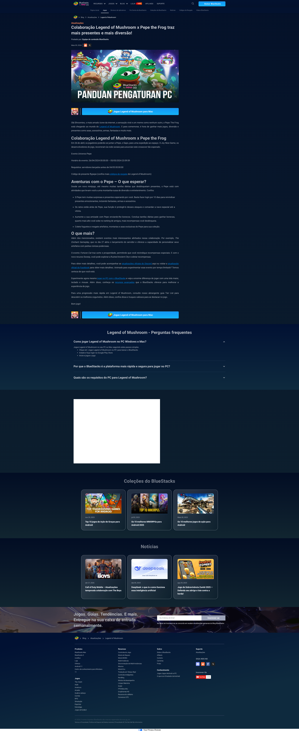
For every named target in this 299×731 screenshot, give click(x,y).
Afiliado (149, 4)
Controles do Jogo (124, 652)
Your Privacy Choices (152, 730)
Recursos (98, 4)
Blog (122, 4)
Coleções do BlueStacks (158, 10)
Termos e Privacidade (81, 722)
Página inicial (94, 10)
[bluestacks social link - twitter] (213, 664)
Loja (136, 4)
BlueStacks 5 (79, 655)
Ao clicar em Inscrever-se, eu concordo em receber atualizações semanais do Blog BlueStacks (190, 623)
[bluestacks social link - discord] (198, 664)
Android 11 (78, 666)
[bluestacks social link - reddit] (203, 664)
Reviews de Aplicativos (118, 10)
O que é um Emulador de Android (168, 676)
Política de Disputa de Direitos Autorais (101, 722)
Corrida (77, 696)
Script (120, 686)
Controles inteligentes (125, 675)
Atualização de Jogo (200, 263)
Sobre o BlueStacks (163, 652)
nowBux (78, 658)
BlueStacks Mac (80, 652)
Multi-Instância (123, 661)
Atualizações (92, 17)
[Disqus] (116, 431)
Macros (120, 666)
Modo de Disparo (124, 655)
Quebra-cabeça (80, 693)
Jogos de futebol (81, 710)
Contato (160, 658)
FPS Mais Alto (123, 689)
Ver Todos (210, 246)
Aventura (78, 687)
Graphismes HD (123, 692)
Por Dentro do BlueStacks (138, 10)
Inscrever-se (213, 618)
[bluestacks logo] (81, 4)
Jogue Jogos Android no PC (167, 673)
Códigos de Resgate (185, 10)
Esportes (78, 704)
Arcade (77, 690)
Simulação (78, 701)
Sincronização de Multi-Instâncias (130, 663)
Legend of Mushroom (108, 17)
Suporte (161, 4)
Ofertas (77, 663)
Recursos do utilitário (125, 694)
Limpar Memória (124, 683)
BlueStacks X (197, 268)
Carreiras (160, 661)
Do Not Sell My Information (133, 722)
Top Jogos (78, 682)
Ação (76, 685)
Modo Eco (121, 669)
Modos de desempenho (126, 680)
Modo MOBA (122, 658)
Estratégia (78, 707)
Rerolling (121, 678)
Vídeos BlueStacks (202, 10)
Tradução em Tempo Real (127, 672)
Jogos (111, 4)
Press (159, 663)
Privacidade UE (119, 722)
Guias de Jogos (197, 87)
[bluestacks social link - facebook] (208, 664)
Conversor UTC (123, 697)
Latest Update (212, 268)
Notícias (173, 10)
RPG (214, 263)
